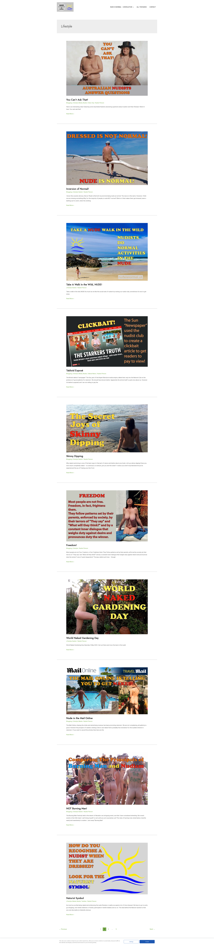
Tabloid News (92, 373)
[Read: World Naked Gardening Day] (107, 606)
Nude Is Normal (85, 7)
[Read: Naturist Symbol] (107, 868)
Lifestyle (75, 103)
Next (152, 929)
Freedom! (71, 545)
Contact (152, 7)
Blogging (69, 103)
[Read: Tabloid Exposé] (107, 341)
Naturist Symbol (75, 898)
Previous (63, 929)
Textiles (83, 901)
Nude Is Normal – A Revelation (121, 7)
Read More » (70, 114)
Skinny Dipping (74, 456)
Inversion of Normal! (77, 189)
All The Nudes (142, 7)
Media (80, 103)
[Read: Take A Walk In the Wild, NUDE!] (107, 252)
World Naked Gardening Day (82, 638)
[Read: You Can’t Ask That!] (107, 68)
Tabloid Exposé (74, 370)
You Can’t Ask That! (77, 99)
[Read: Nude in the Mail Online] (107, 690)
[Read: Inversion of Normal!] (107, 158)
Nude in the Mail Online (79, 718)
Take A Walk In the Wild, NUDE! (84, 284)
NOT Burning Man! (76, 808)
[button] (133, 7)
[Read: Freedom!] (107, 516)
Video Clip (91, 103)
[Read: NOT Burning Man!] (107, 778)
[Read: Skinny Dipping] (107, 428)
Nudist (85, 103)
